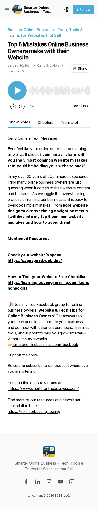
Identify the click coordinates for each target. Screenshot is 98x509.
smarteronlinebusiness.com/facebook (45, 344)
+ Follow (83, 9)
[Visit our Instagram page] (49, 481)
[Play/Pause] (17, 90)
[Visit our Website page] (71, 481)
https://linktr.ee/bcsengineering (34, 411)
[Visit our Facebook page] (26, 481)
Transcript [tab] (69, 122)
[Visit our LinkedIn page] (37, 481)
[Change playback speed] (32, 106)
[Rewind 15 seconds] (13, 106)
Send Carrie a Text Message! (32, 138)
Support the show (23, 355)
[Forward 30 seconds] (22, 106)
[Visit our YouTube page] (60, 481)
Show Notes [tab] (19, 122)
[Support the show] (67, 9)
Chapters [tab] (45, 122)
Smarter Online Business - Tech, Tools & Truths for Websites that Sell (38, 9)
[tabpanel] (49, 277)
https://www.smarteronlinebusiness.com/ (43, 388)
